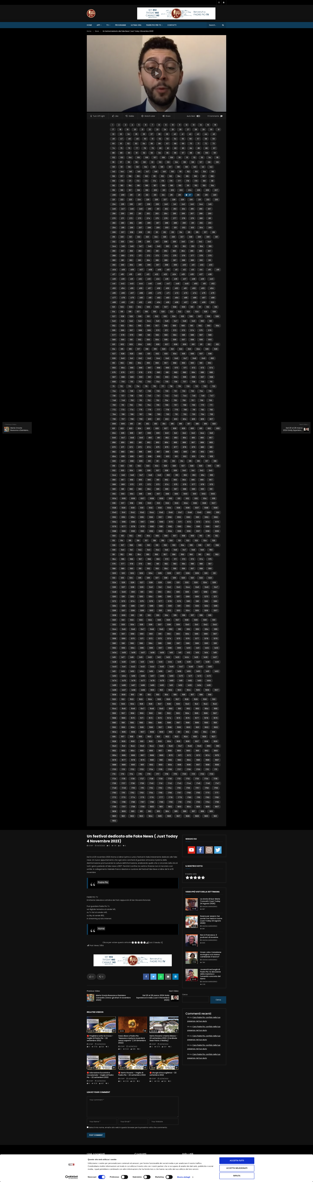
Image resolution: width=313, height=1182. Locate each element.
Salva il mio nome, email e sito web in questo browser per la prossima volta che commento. (128, 1127)
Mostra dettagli (183, 1177)
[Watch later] (218, 2)
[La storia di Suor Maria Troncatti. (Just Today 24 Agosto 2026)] (191, 904)
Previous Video (93, 991)
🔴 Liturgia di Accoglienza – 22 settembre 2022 (163, 1073)
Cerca (184, 994)
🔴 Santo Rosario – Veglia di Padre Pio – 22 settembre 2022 (132, 1073)
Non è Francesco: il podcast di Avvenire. (209, 936)
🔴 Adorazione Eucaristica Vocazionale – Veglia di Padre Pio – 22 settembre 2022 (100, 1075)
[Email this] (168, 977)
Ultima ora (136, 25)
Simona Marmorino (209, 906)
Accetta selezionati (236, 1168)
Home (89, 25)
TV (107, 25)
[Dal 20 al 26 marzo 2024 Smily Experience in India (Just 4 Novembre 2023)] (175, 997)
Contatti (171, 25)
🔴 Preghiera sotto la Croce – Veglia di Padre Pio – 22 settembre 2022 (100, 1038)
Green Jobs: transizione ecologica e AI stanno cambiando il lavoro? (210, 954)
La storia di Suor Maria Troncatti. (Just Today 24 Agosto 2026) (210, 901)
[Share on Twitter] (153, 977)
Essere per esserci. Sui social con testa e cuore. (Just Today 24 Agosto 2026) (211, 919)
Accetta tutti (237, 1160)
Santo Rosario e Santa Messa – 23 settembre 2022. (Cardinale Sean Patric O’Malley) (163, 1038)
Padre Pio (103, 882)
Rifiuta (236, 1176)
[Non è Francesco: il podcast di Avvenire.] (191, 940)
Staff (91, 846)
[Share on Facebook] (146, 977)
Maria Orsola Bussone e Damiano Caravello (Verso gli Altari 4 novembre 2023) (113, 997)
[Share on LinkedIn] (175, 977)
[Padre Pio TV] (91, 13)
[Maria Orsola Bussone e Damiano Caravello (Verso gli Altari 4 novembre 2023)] (90, 997)
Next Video (174, 991)
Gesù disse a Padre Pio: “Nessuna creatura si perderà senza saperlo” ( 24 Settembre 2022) (132, 1039)
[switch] (124, 1177)
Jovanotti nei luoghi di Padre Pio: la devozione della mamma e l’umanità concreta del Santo (210, 974)
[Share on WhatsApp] (161, 977)
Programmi (120, 25)
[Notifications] (223, 2)
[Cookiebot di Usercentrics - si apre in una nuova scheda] (71, 1177)
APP (98, 25)
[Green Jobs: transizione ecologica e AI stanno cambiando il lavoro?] (191, 958)
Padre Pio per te (153, 25)
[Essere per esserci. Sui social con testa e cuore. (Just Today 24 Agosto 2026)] (191, 922)
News (97, 31)
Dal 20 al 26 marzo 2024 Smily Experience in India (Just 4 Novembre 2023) (152, 997)
